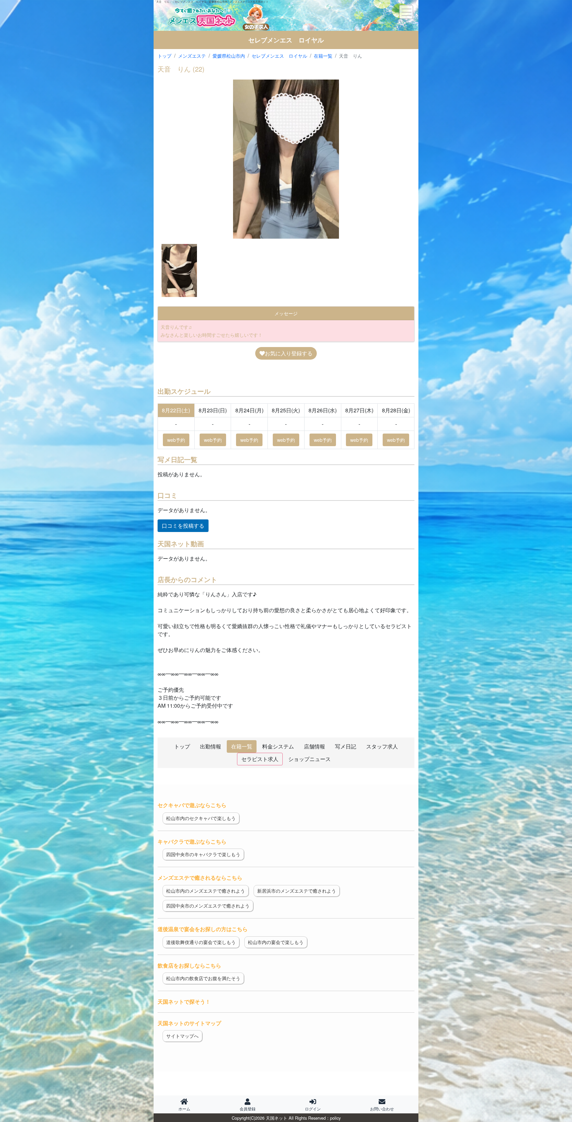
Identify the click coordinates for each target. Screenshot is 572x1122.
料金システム (278, 746)
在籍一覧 (241, 746)
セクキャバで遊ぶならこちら (192, 805)
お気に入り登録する (288, 353)
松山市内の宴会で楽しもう (276, 942)
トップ (182, 746)
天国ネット (276, 1118)
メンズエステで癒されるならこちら (200, 877)
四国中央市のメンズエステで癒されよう (208, 905)
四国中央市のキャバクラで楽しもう (203, 854)
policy (335, 1118)
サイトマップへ (182, 1036)
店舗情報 (314, 746)
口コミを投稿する (183, 525)
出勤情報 (210, 746)
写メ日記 (345, 746)
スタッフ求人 (382, 746)
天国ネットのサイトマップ (189, 1023)
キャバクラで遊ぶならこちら (192, 841)
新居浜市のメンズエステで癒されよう (296, 890)
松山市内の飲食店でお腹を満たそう (203, 978)
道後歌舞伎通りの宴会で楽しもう (201, 942)
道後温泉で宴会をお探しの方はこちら (203, 929)
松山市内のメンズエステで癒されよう (205, 890)
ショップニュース (309, 759)
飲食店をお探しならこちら (189, 965)
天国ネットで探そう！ (184, 1001)
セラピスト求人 (259, 759)
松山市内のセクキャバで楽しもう (201, 818)
